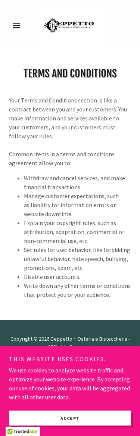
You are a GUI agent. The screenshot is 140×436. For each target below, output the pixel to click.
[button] (18, 25)
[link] (70, 25)
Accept (70, 418)
